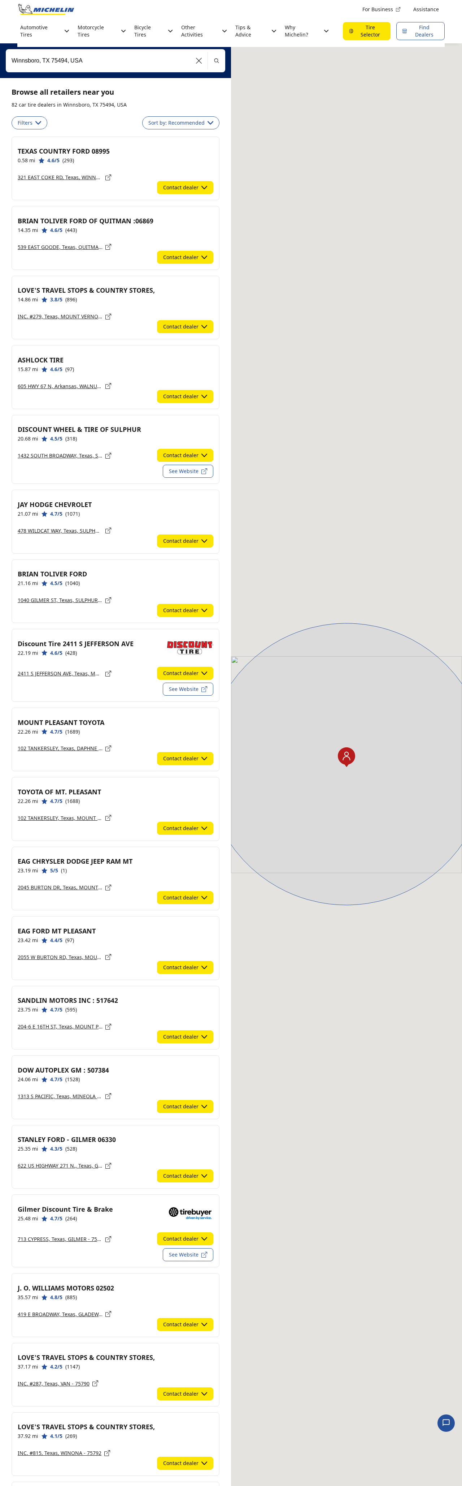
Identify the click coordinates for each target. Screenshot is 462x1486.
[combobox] (115, 60)
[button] (199, 60)
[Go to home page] (46, 9)
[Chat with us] (446, 1423)
